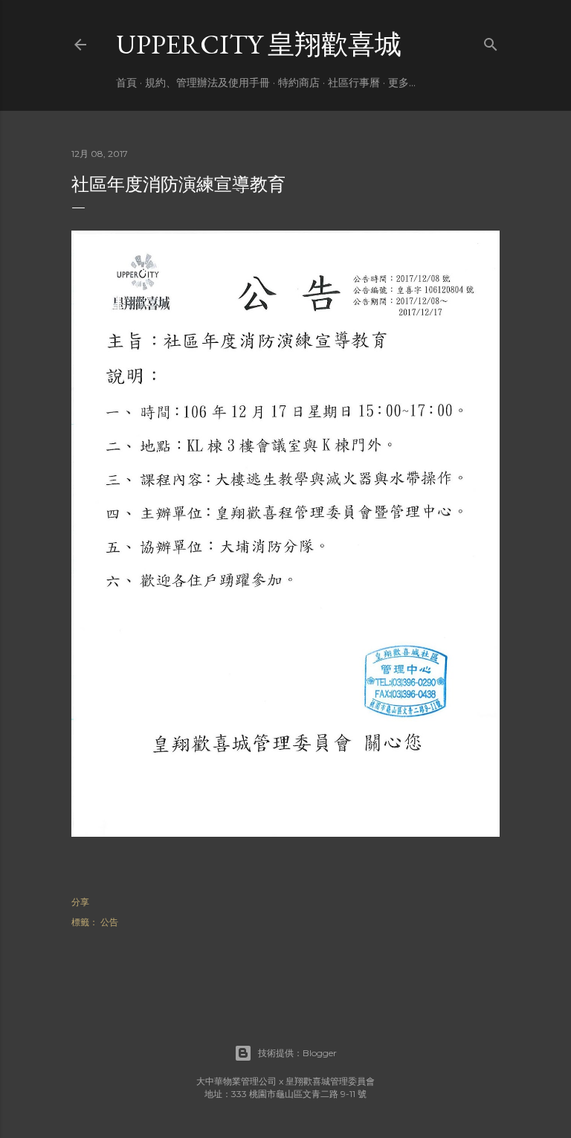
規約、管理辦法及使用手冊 (207, 82)
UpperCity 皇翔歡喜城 (258, 44)
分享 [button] (80, 901)
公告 (109, 922)
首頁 (126, 82)
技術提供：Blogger (297, 1052)
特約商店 (299, 82)
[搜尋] (491, 41)
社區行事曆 (354, 82)
